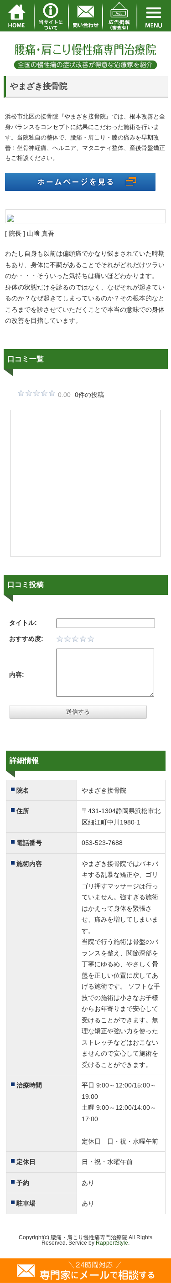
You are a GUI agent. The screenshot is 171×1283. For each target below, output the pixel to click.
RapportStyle (112, 1243)
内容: (16, 674)
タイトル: (23, 622)
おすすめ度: (26, 638)
